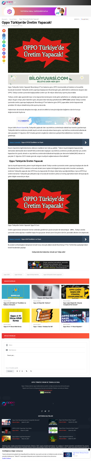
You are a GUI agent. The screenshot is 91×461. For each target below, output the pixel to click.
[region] (45, 454)
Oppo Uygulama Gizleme (66, 436)
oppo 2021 (7, 274)
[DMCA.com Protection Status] (45, 392)
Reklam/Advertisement (45, 390)
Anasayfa (4, 19)
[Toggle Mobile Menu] (14, 2)
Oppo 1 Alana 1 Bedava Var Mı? (43, 326)
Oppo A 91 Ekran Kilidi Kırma (12, 326)
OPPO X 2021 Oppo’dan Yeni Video (22, 428)
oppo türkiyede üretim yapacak (52, 274)
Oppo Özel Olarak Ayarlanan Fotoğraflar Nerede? (26, 420)
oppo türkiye (18, 274)
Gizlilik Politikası (6, 458)
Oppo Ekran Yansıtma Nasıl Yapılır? (69, 428)
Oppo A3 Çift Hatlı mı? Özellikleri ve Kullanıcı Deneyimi (15, 304)
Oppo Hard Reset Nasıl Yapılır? (67, 420)
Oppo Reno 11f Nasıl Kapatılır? (72, 326)
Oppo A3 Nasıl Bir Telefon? (41, 303)
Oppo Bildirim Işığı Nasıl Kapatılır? (21, 436)
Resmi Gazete (22, 128)
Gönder (10, 371)
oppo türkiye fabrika (33, 274)
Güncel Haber (13, 19)
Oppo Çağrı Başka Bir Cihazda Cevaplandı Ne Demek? (72, 304)
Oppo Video (15, 430)
